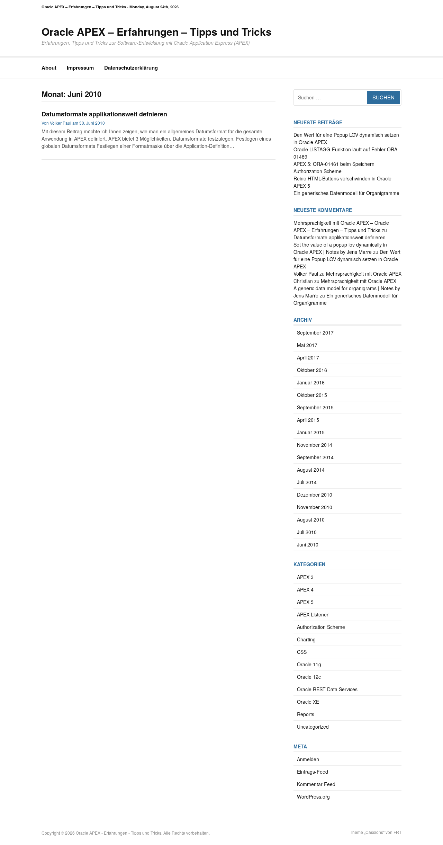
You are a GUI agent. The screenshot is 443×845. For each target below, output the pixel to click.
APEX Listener (312, 614)
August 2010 (311, 519)
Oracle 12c (309, 676)
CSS (302, 651)
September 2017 (315, 332)
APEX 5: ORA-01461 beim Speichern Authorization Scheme (333, 167)
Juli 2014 (307, 482)
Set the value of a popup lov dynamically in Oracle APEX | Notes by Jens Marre (340, 248)
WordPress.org (313, 796)
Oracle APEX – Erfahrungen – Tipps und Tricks (157, 31)
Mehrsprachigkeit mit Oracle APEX (363, 273)
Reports (305, 714)
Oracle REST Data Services (327, 689)
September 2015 (315, 407)
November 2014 (314, 444)
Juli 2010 (307, 531)
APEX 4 (305, 589)
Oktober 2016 (312, 369)
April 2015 (308, 419)
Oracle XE (308, 701)
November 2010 (314, 507)
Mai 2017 (307, 344)
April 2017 (308, 357)
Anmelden (308, 759)
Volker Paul (60, 123)
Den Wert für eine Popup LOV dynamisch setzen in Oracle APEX (346, 259)
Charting (306, 639)
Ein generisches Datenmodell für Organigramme (346, 192)
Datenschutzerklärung (131, 67)
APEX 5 (305, 601)
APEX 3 (305, 576)
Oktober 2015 (312, 394)
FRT (397, 832)
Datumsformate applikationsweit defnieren (104, 113)
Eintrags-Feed (312, 771)
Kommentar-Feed (316, 784)
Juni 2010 (307, 544)
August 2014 (311, 469)
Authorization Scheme (321, 626)
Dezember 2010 (314, 494)
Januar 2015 (311, 432)
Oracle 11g (309, 664)
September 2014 (315, 457)
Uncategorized (313, 726)
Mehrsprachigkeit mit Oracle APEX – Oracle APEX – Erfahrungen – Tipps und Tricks (341, 226)
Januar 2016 (311, 382)
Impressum (80, 67)
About (49, 67)
